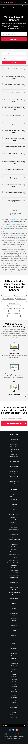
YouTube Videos (14, 589)
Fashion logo (14, 679)
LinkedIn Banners (7, 224)
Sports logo (14, 717)
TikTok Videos (14, 565)
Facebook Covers (14, 522)
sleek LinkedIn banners (20, 308)
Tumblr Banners (14, 570)
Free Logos (14, 459)
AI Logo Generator (14, 471)
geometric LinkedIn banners (14, 306)
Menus (14, 603)
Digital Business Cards (14, 481)
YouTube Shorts (14, 587)
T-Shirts (14, 620)
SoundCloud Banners (14, 560)
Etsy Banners (14, 630)
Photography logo (14, 705)
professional (13, 221)
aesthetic (17, 235)
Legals (14, 501)
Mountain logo (14, 697)
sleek (4, 235)
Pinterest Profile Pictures (14, 554)
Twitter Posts (14, 580)
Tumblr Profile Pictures (14, 567)
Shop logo (14, 712)
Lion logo (14, 695)
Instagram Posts (14, 532)
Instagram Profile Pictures (14, 539)
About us (14, 491)
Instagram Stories (14, 537)
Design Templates (14, 441)
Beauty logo (14, 648)
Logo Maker (4, 6)
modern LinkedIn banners (8, 298)
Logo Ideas (14, 451)
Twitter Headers (14, 577)
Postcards (14, 608)
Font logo (14, 681)
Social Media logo (14, 714)
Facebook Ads (14, 527)
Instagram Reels (14, 534)
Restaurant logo (14, 710)
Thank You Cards (14, 618)
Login (14, 509)
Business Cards (13, 6)
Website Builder (14, 476)
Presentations (14, 635)
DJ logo (14, 669)
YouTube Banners (14, 585)
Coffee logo (14, 658)
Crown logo (14, 665)
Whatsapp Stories (14, 582)
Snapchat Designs (14, 557)
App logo (14, 643)
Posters (14, 610)
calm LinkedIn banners (14, 311)
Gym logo (14, 689)
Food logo (14, 684)
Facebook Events (14, 524)
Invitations (14, 615)
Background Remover (14, 473)
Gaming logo (14, 686)
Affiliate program (14, 496)
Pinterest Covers (14, 551)
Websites (23, 5)
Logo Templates (14, 439)
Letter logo (14, 691)
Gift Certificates (14, 613)
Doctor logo (14, 671)
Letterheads (14, 628)
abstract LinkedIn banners (20, 296)
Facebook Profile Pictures (14, 529)
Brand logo (14, 651)
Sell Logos (14, 506)
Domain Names (14, 483)
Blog (14, 494)
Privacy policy (14, 504)
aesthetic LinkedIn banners (14, 316)
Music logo (14, 700)
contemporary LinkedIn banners (14, 313)
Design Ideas (14, 454)
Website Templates (14, 449)
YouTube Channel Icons (14, 592)
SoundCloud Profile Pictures (14, 562)
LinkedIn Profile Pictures (14, 546)
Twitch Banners (14, 572)
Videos (14, 623)
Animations (14, 625)
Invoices (14, 600)
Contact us (14, 499)
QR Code (14, 633)
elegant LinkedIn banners (20, 301)
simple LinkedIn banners (7, 296)
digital (18, 224)
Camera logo (14, 655)
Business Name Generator (14, 469)
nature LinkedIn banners (14, 303)
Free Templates (14, 464)
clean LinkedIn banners (7, 301)
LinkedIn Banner (19, 219)
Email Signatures (14, 598)
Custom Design (14, 466)
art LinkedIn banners (21, 298)
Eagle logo (14, 674)
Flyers (14, 605)
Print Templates (14, 446)
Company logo (14, 660)
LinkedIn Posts (14, 544)
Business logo (14, 653)
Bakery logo (14, 646)
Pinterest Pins (14, 549)
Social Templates (14, 444)
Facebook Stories (14, 519)
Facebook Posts (14, 517)
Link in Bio (14, 478)
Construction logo (14, 663)
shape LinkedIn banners (7, 308)
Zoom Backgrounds (14, 594)
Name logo (14, 702)
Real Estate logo (14, 707)
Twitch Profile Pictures (14, 575)
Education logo (14, 676)
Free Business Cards (14, 461)
